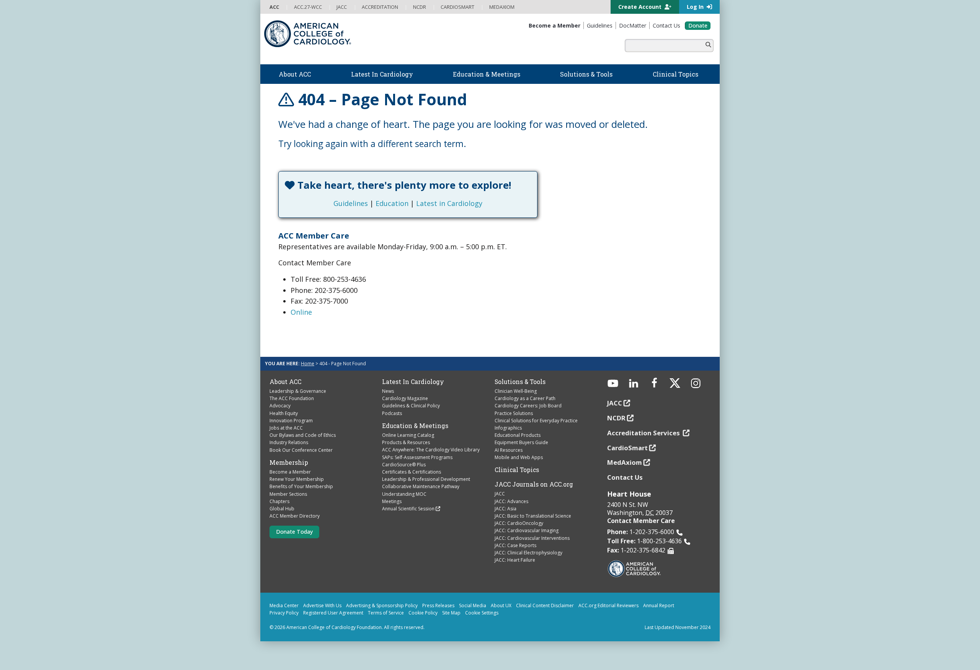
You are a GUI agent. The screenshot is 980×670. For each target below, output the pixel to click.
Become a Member (290, 472)
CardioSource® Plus (404, 464)
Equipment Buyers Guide (521, 442)
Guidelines (350, 203)
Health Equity (284, 413)
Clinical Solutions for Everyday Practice (536, 420)
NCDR (616, 417)
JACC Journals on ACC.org (534, 484)
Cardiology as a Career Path (525, 398)
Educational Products (518, 435)
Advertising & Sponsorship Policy (382, 605)
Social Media (472, 605)
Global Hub (282, 508)
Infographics (508, 428)
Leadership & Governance (298, 391)
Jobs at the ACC (286, 428)
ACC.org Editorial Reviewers (608, 605)
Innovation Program (291, 420)
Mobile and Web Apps (519, 457)
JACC (500, 493)
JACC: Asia (505, 508)
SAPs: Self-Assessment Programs (417, 457)
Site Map (451, 613)
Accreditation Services (644, 432)
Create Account (640, 6)
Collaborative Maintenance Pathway (420, 486)
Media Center (284, 605)
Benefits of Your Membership (301, 486)
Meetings (392, 501)
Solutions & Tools (520, 382)
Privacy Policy (284, 613)
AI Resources (509, 450)
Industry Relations (289, 442)
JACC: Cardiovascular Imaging (527, 530)
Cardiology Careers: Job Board (528, 405)
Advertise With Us (322, 605)
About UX (501, 605)
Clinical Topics (517, 470)
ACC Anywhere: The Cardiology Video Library (431, 449)
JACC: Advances (511, 501)
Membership (289, 462)
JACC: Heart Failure (515, 560)
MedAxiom (624, 462)
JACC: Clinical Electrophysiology (528, 552)
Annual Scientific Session (408, 508)
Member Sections (288, 494)
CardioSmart (627, 447)
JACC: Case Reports (515, 545)
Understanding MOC (404, 494)
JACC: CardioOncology (519, 523)
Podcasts (392, 413)
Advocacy (280, 405)
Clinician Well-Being (516, 391)
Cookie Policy (423, 613)
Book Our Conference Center (301, 450)
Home (307, 363)
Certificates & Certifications (411, 472)
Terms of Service (386, 613)
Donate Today (294, 531)
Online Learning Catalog (408, 435)
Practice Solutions (514, 413)
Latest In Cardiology (413, 382)
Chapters (279, 501)
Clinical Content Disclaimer (545, 605)
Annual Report (658, 605)
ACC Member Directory (295, 516)
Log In (696, 6)
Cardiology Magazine (405, 398)
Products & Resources (406, 442)
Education (392, 203)
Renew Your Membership (297, 479)
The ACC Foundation (292, 398)
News (388, 391)
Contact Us (625, 477)
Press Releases (438, 605)
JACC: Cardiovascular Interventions (532, 538)
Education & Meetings (415, 426)
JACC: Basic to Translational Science (533, 516)
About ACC (285, 382)
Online (301, 312)
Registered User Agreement (333, 613)
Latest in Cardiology (449, 203)
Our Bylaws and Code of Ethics (303, 435)
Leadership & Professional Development (426, 479)
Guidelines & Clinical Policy (411, 405)
